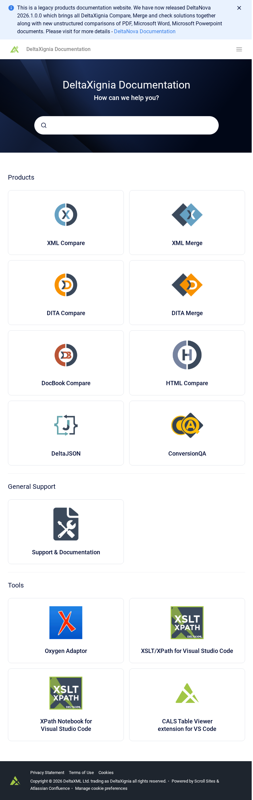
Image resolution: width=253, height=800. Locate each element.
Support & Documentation (66, 552)
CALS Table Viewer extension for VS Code (187, 725)
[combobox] (126, 125)
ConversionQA (187, 453)
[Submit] (44, 125)
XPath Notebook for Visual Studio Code (66, 725)
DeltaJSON (66, 453)
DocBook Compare (66, 383)
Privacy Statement (47, 772)
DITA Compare (66, 313)
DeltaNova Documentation (145, 31)
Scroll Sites (204, 781)
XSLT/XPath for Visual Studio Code (187, 650)
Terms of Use (81, 772)
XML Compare (66, 242)
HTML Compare (187, 383)
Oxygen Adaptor (66, 650)
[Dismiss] (239, 8)
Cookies (106, 772)
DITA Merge (187, 313)
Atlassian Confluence (50, 788)
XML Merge (187, 242)
